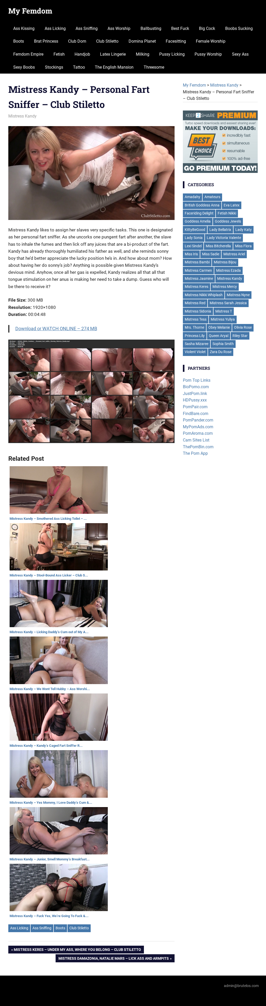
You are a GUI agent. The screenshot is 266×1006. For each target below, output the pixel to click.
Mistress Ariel (234, 254)
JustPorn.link (195, 393)
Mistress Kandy (22, 116)
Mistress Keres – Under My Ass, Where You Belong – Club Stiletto (77, 950)
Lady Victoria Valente (224, 238)
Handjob (82, 54)
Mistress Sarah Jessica (228, 303)
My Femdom (30, 11)
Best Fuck (180, 28)
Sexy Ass (240, 54)
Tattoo (79, 67)
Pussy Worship (208, 54)
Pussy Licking (172, 54)
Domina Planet (142, 41)
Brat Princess (46, 41)
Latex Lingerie (113, 54)
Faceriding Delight (199, 213)
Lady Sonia (194, 238)
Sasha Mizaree (196, 344)
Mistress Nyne (238, 295)
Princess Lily (195, 336)
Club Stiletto (107, 41)
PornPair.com (195, 406)
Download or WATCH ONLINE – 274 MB (56, 328)
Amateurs (212, 197)
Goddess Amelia (198, 221)
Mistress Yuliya (223, 319)
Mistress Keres (196, 286)
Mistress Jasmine (199, 278)
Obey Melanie (219, 327)
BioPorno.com (196, 386)
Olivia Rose (243, 327)
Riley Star (240, 336)
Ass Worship (119, 28)
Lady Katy (243, 230)
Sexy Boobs (24, 67)
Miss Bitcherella (218, 246)
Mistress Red (195, 303)
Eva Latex (232, 205)
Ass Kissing (24, 28)
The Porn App (195, 453)
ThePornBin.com (198, 446)
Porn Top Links (196, 380)
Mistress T (223, 311)
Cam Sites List (196, 440)
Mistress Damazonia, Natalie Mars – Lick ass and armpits (113, 959)
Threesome (154, 67)
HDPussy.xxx (195, 400)
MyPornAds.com (198, 426)
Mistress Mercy (224, 286)
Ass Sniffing (87, 28)
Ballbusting (151, 28)
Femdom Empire (28, 54)
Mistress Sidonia (198, 311)
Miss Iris (191, 254)
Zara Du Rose (220, 352)
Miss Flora (243, 246)
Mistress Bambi (197, 262)
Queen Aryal (218, 336)
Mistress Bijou (225, 262)
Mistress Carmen (198, 270)
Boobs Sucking (239, 28)
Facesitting (176, 41)
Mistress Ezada (228, 270)
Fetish (59, 54)
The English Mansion (114, 67)
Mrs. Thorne (194, 327)
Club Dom (77, 41)
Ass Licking (55, 28)
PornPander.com (198, 420)
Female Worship (210, 41)
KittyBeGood (195, 230)
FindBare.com (195, 413)
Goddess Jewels (228, 221)
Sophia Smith (223, 344)
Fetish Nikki (227, 213)
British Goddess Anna (202, 205)
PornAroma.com (198, 433)
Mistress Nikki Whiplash (204, 295)
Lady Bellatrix (220, 230)
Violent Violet (195, 352)
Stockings (54, 67)
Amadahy (192, 197)
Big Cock (207, 28)
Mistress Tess (196, 319)
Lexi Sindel (193, 246)
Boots (18, 41)
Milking (142, 54)
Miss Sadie (210, 254)
